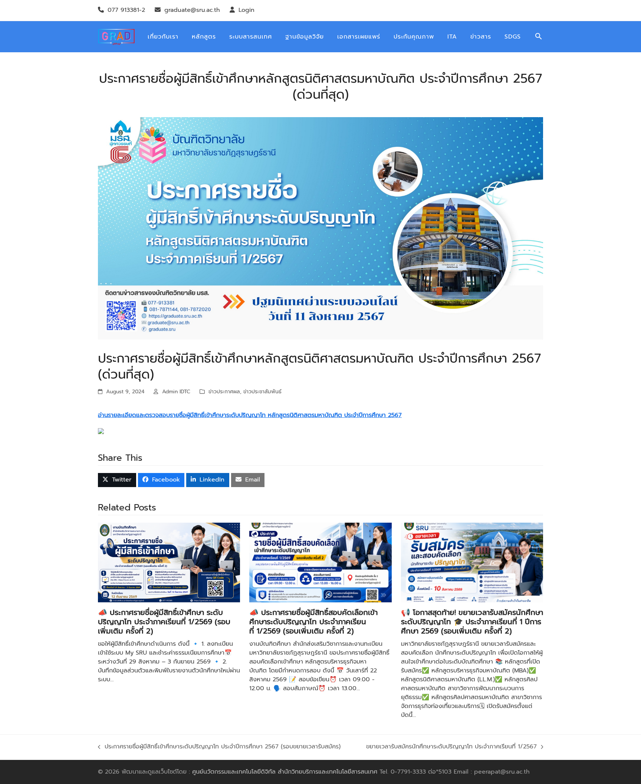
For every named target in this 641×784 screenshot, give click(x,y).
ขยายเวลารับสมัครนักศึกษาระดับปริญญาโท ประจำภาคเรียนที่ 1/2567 (451, 747)
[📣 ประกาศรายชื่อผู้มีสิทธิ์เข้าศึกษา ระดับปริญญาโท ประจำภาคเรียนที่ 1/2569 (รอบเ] (169, 562)
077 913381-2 (126, 10)
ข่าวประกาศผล (224, 392)
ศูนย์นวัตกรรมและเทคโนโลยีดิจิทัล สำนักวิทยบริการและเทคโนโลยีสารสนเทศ (284, 771)
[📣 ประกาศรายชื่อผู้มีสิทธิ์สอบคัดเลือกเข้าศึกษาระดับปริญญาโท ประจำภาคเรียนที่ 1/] (320, 562)
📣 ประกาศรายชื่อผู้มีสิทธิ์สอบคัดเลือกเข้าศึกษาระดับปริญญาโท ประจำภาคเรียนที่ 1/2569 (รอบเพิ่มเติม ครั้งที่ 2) (313, 621)
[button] (538, 37)
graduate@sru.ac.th (192, 10)
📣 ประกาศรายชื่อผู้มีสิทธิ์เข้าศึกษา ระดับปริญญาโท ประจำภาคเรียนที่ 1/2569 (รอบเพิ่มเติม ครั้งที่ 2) (164, 621)
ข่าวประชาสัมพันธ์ (262, 392)
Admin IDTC (176, 392)
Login (246, 10)
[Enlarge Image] (320, 228)
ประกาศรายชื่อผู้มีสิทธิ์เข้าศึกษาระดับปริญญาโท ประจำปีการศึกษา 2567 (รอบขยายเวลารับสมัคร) (219, 747)
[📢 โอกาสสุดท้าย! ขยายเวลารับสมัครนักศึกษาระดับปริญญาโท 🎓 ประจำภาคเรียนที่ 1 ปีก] (472, 562)
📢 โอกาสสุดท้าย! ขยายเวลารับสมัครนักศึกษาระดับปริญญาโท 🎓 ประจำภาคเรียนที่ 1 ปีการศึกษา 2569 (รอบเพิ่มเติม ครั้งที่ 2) (472, 621)
